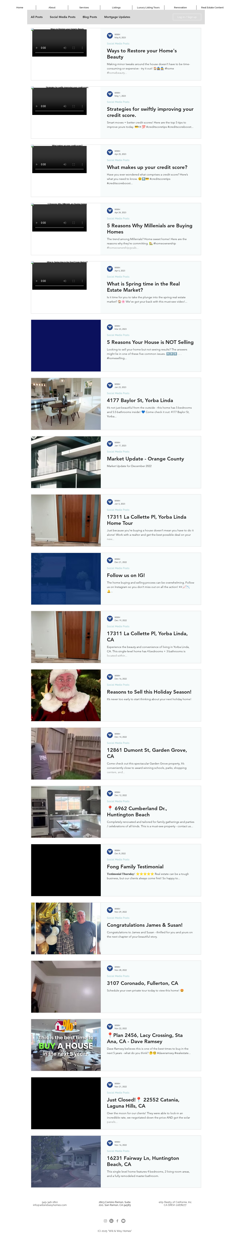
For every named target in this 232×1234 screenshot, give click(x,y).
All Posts (37, 17)
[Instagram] (105, 1221)
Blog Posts (90, 17)
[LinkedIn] (111, 1221)
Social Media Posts (62, 17)
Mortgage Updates (117, 17)
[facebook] (117, 1221)
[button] (84, 7)
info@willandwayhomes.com (50, 1205)
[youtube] (123, 1221)
